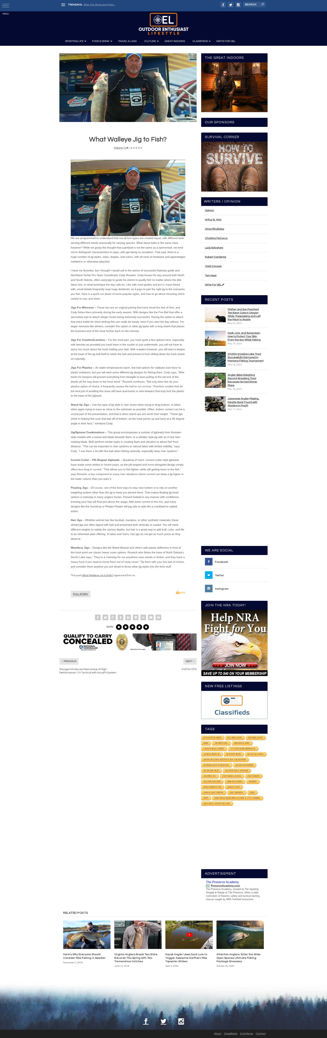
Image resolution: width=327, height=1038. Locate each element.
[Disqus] (128, 734)
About (217, 1033)
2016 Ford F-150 (212, 787)
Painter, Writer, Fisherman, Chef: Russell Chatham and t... (118, 4)
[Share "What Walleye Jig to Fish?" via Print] (158, 617)
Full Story (80, 594)
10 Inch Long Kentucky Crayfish (224, 759)
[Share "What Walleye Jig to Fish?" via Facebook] (98, 617)
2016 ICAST (233, 787)
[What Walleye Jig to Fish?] (128, 87)
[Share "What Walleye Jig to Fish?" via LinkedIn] (128, 617)
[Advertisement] (234, 480)
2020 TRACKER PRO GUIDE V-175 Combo (237, 798)
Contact (261, 1033)
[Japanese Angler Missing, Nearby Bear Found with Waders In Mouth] (215, 403)
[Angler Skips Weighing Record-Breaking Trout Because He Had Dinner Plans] (215, 380)
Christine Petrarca (216, 238)
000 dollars (241, 743)
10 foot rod (233, 754)
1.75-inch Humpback (242, 748)
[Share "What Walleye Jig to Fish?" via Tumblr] (120, 617)
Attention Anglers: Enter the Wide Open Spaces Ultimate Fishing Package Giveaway (238, 958)
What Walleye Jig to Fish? (97, 575)
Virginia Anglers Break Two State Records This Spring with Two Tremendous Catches (135, 958)
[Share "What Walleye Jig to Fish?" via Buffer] (135, 617)
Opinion (209, 210)
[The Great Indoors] (234, 87)
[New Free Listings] (234, 705)
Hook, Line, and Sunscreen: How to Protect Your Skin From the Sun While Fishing (244, 336)
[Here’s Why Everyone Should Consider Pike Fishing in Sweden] (87, 935)
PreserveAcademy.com (225, 885)
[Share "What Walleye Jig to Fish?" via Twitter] (105, 617)
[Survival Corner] (234, 166)
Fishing (118, 148)
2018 (252, 792)
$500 (205, 743)
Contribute (246, 1033)
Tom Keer (211, 275)
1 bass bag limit (213, 748)
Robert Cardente (215, 257)
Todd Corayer (213, 266)
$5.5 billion (234, 737)
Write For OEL (213, 284)
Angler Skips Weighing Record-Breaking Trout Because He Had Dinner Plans (242, 380)
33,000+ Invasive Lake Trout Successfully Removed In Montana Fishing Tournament (246, 357)
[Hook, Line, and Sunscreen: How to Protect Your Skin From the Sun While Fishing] (215, 338)
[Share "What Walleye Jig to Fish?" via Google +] (113, 617)
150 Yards (253, 776)
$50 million (255, 737)
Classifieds (230, 1033)
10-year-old (211, 770)
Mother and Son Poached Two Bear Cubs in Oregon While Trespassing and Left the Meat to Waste (244, 314)
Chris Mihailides (214, 229)
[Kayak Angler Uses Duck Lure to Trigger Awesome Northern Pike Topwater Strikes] (189, 935)
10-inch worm (244, 765)
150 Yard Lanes (231, 776)
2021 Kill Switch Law (216, 803)
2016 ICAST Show (213, 792)
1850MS (253, 781)
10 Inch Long (255, 754)
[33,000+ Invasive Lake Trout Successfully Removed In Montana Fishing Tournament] (215, 359)
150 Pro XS (209, 776)
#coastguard (212, 737)
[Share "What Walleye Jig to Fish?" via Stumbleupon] (143, 617)
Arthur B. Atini (213, 219)
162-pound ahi (211, 781)
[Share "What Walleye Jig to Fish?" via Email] (151, 617)
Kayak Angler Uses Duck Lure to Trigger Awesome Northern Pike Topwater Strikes (186, 958)
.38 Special (221, 743)
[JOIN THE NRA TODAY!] (234, 643)
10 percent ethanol (216, 765)
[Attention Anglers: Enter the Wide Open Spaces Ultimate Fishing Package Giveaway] (240, 935)
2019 (205, 798)
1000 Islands (234, 781)
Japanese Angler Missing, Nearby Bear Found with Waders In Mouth (243, 402)
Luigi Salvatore (214, 247)
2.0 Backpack (211, 754)
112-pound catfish (236, 770)
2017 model (236, 792)
